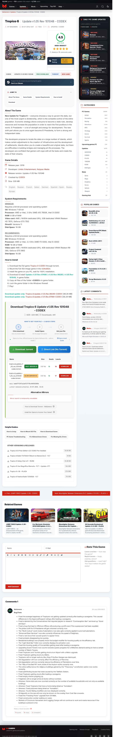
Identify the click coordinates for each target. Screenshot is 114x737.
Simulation (96, 118)
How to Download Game (48, 431)
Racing (96, 121)
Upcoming (44, 6)
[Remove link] (44, 555)
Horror (96, 134)
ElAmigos (96, 168)
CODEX (61, 27)
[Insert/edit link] (40, 555)
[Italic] (11, 555)
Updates (23, 6)
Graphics (96, 182)
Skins (96, 175)
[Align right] (25, 555)
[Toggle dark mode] (108, 6)
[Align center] (22, 555)
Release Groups (85, 729)
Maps (96, 179)
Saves (96, 185)
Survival (96, 137)
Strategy (96, 131)
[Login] (97, 6)
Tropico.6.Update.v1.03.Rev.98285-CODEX (44, 294)
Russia (69, 187)
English (12, 187)
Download (12, 102)
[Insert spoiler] (58, 555)
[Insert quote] (51, 555)
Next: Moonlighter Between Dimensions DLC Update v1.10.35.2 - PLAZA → (81, 493)
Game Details (27, 97)
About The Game (14, 97)
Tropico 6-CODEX (38, 266)
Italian (36, 187)
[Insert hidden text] (61, 555)
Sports (96, 140)
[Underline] (14, 555)
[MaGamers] (4, 6)
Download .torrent (24, 349)
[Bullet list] (29, 555)
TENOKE (96, 161)
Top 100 (53, 6)
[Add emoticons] (37, 555)
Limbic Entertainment (27, 169)
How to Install (58, 97)
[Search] (102, 6)
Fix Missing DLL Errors (58, 437)
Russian (20, 187)
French (29, 187)
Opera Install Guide (63, 339)
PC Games (94, 111)
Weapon (96, 191)
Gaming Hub (94, 195)
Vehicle (96, 188)
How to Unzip (11, 431)
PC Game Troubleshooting (16, 437)
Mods (33, 6)
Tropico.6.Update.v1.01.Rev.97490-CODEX (44, 297)
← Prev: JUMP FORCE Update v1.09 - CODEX (21, 493)
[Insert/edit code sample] (55, 555)
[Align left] (18, 555)
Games (12, 6)
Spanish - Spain (57, 187)
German (45, 187)
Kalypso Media (43, 169)
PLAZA (96, 158)
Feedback (95, 729)
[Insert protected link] (47, 555)
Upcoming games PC (94, 144)
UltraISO (45, 269)
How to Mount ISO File (28, 431)
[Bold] (7, 555)
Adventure (96, 124)
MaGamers (5, 12)
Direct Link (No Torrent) (55, 349)
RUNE (96, 164)
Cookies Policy (105, 729)
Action (96, 115)
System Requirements (43, 97)
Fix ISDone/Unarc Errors (38, 437)
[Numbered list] (33, 555)
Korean (12, 191)
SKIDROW (96, 152)
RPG (96, 127)
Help (60, 6)
